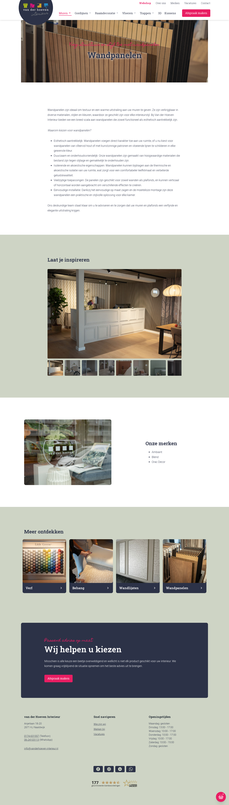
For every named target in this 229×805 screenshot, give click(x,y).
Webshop (145, 3)
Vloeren (127, 13)
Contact (205, 3)
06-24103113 (31, 739)
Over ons (161, 3)
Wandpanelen (177, 588)
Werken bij (99, 729)
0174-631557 (31, 736)
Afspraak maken (196, 13)
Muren (63, 13)
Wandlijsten (129, 588)
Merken (175, 3)
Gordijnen (81, 13)
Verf (29, 588)
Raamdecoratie (105, 13)
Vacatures (190, 3)
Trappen (145, 13)
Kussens (170, 13)
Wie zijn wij (100, 724)
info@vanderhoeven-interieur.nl (41, 748)
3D (159, 13)
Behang (78, 588)
